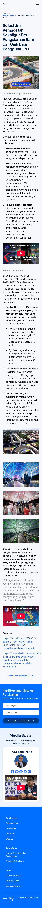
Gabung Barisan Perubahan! (20, 721)
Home (5, 13)
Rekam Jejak (8, 15)
